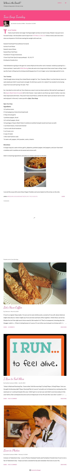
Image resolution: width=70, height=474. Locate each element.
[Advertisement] (35, 247)
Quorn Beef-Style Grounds (14, 93)
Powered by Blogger (36, 470)
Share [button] (63, 196)
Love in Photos (12, 450)
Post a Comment (12, 398)
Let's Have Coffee (13, 307)
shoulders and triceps (20, 196)
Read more (63, 327)
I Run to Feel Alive (14, 379)
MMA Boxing (24, 68)
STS (36, 196)
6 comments (11, 327)
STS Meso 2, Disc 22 (39, 35)
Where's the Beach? (12, 2)
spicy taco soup (31, 196)
